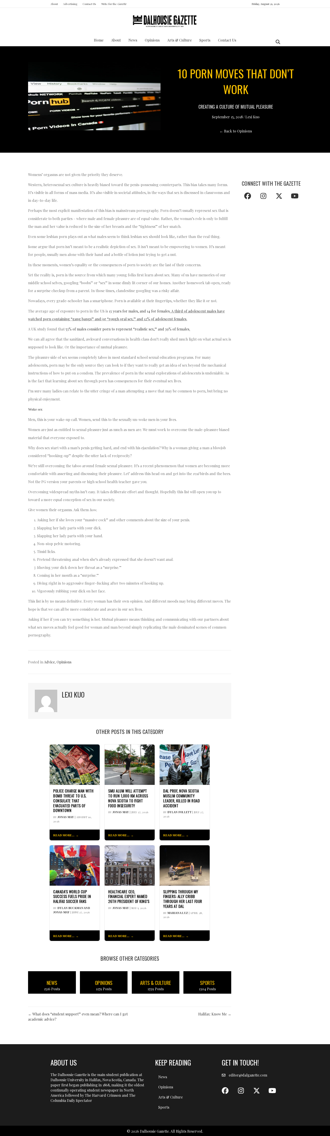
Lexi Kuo (252, 116)
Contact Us (89, 4)
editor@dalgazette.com (248, 1075)
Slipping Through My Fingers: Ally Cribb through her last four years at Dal (182, 899)
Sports (204, 40)
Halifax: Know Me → (214, 1014)
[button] (247, 196)
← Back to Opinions (236, 131)
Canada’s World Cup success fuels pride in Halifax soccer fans (72, 896)
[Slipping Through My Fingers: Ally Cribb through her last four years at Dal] (185, 865)
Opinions (152, 40)
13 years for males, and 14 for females (139, 311)
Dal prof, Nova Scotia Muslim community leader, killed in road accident (181, 798)
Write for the (113, 4)
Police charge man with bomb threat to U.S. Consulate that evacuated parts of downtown (73, 800)
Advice (49, 662)
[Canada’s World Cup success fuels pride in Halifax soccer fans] (75, 865)
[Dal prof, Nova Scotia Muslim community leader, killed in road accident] (185, 764)
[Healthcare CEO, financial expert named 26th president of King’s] (130, 865)
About (54, 4)
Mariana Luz (177, 913)
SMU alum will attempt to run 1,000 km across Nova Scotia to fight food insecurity (128, 798)
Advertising (70, 4)
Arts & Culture (179, 40)
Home (98, 40)
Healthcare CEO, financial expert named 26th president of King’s (128, 896)
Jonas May (65, 817)
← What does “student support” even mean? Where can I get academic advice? (78, 1017)
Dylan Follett (179, 812)
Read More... (63, 835)
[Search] (276, 42)
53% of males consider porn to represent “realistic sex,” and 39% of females (127, 329)
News (132, 40)
